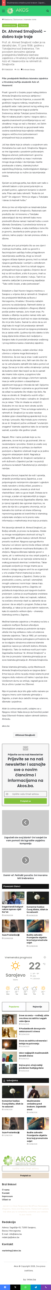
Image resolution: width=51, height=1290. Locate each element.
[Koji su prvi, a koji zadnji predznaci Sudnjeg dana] (9, 1069)
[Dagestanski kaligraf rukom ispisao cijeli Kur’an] (13, 898)
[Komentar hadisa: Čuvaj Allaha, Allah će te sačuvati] (38, 898)
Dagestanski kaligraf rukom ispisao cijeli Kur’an (12, 909)
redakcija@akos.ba (10, 1237)
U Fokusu (23, 25)
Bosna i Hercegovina (11, 1231)
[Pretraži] (47, 12)
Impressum (7, 1196)
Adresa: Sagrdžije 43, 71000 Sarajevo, (19, 1227)
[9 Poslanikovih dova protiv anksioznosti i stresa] (9, 1032)
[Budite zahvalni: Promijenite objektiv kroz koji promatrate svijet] (38, 926)
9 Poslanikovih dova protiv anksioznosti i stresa (32, 1030)
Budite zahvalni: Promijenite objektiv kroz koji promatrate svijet (37, 939)
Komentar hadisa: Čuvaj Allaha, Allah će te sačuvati (37, 909)
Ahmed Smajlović (26, 735)
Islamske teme (30, 19)
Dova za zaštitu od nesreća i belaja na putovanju (33, 1042)
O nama (5, 1190)
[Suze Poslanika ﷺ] (13, 926)
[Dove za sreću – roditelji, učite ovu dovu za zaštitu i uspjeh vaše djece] (9, 1019)
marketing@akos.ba (11, 1250)
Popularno (14, 1006)
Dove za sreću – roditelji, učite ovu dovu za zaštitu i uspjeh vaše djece (34, 1018)
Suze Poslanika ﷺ (10, 935)
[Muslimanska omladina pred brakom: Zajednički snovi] (38, 1092)
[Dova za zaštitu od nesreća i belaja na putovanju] (9, 1044)
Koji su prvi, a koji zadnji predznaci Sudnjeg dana (31, 1066)
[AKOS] (18, 11)
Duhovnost (18, 19)
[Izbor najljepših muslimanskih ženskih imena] (9, 1057)
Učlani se (6, 1199)
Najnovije (37, 1006)
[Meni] (3, 12)
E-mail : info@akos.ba (12, 1234)
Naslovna (8, 19)
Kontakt (6, 1193)
